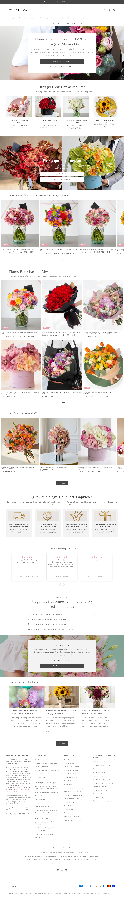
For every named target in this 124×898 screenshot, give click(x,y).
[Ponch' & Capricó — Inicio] (18, 10)
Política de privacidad (89, 893)
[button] (26, 18)
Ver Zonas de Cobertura (62, 666)
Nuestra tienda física (42, 766)
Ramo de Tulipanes (70, 763)
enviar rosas (42, 863)
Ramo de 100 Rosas (70, 773)
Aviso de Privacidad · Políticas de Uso (47, 770)
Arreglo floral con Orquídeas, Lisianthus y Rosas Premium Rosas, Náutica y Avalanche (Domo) (20, 393)
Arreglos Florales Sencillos (72, 791)
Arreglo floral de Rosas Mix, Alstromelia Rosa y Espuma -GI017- (97, 249)
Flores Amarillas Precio (71, 766)
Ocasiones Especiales (42, 806)
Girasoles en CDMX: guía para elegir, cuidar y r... (61, 712)
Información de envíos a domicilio (46, 763)
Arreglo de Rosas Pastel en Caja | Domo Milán (53, 467)
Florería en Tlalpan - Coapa (102, 779)
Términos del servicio (42, 773)
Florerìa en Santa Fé (99, 769)
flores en (67, 859)
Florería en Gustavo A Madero (103, 783)
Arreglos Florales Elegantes (62, 174)
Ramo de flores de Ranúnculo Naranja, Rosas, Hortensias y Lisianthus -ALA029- (18, 468)
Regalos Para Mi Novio (71, 770)
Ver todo (62, 402)
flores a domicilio (80, 856)
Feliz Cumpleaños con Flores (73, 788)
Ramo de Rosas (69, 781)
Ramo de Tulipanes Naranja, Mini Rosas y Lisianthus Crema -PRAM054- (100, 393)
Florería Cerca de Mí (70, 777)
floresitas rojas (93, 856)
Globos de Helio (69, 802)
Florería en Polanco (99, 762)
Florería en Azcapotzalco (101, 786)
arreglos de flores (70, 852)
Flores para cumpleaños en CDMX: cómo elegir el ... (24, 712)
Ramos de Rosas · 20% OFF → (62, 61)
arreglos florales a (80, 863)
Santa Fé (53, 652)
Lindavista (45, 652)
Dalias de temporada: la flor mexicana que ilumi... (96, 712)
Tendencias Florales (41, 803)
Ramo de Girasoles (70, 805)
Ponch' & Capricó (19, 893)
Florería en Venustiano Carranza (103, 801)
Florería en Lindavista (100, 794)
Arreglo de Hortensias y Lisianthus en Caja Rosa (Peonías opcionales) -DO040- (95, 468)
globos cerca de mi (55, 859)
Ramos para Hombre (62, 179)
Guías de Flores (40, 796)
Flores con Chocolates (71, 798)
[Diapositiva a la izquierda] (58, 260)
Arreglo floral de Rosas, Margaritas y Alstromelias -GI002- (18, 249)
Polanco (87, 649)
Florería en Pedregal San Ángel (103, 776)
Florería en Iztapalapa (100, 797)
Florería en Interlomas (100, 790)
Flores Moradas (69, 809)
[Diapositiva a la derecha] (66, 260)
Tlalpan (37, 652)
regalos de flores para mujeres (36, 859)
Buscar (37, 759)
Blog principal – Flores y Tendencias (47, 792)
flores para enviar (66, 856)
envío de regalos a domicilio (34, 856)
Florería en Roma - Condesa (102, 765)
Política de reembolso (42, 777)
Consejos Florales (41, 799)
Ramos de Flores (69, 813)
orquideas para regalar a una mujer (84, 859)
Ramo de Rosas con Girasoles (73, 795)
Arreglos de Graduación (72, 816)
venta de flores (83, 852)
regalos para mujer (40, 852)
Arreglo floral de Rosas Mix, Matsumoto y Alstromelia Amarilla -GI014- (59, 250)
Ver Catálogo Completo (62, 660)
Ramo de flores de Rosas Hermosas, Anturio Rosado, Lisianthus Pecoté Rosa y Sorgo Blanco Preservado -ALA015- (101, 333)
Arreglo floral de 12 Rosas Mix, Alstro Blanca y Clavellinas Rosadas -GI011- (21, 333)
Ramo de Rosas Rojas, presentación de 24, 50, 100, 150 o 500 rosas (61, 332)
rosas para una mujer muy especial (60, 863)
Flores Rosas (68, 784)
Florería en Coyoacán (100, 772)
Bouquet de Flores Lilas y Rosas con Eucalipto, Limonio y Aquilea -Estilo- (62, 393)
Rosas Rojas (68, 759)
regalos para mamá (55, 852)
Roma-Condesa (77, 649)
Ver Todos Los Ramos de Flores (62, 67)
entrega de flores (52, 856)
